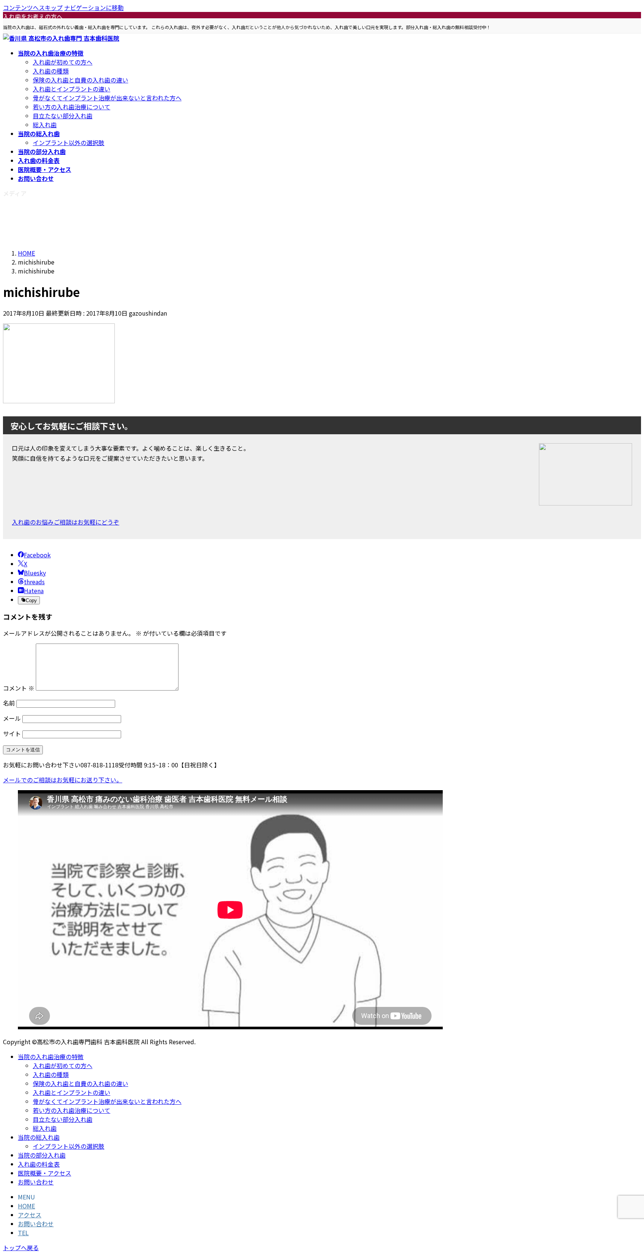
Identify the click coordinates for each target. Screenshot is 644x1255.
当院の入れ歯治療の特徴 (50, 1056)
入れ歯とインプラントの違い (71, 88)
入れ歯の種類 (51, 70)
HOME (26, 1205)
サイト (12, 733)
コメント (18, 687)
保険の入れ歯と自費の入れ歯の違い (80, 79)
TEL (23, 1232)
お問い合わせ (36, 1181)
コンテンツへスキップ (33, 7)
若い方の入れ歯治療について (71, 106)
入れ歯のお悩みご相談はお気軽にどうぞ (65, 521)
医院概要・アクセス (44, 1172)
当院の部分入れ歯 (42, 1155)
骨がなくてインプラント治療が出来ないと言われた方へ (107, 97)
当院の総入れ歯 (39, 1137)
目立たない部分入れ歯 (62, 115)
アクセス (29, 1214)
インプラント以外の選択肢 (68, 142)
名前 (9, 702)
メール (12, 718)
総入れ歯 (45, 124)
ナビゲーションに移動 (94, 7)
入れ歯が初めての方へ (62, 61)
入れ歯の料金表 (39, 1163)
